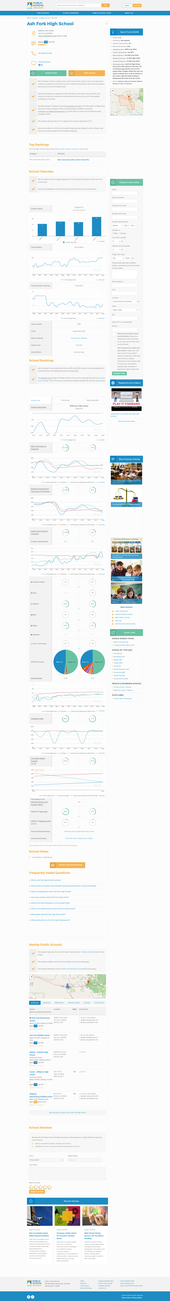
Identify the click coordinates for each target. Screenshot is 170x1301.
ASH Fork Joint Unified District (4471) (79, 838)
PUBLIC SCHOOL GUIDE (101, 13)
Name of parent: (118, 197)
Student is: (116, 230)
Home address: (117, 281)
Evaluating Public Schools (124, 614)
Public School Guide (105, 1283)
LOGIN (126, 5)
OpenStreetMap (101, 998)
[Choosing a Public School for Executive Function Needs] (67, 1216)
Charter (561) (118, 663)
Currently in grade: (119, 237)
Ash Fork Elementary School (73, 969)
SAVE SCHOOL (89, 73)
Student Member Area (105, 1281)
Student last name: (119, 213)
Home (82, 1281)
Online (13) (117, 666)
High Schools (47, 1002)
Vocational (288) (119, 672)
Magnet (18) (118, 660)
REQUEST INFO (51, 73)
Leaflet (94, 998)
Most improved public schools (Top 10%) (73, 159)
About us (83, 1283)
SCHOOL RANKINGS (71, 13)
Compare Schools (104, 1286)
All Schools (35, 1003)
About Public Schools (122, 617)
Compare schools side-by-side (124, 645)
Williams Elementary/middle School (41, 1095)
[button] (88, 982)
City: (113, 289)
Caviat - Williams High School (39, 1073)
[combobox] (77, 5)
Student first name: (119, 205)
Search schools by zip (121, 642)
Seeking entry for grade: (121, 246)
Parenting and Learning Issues (125, 624)
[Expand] (31, 984)
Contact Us (102, 1288)
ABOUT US (129, 13)
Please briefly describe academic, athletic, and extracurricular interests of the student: (126, 266)
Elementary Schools (73, 1002)
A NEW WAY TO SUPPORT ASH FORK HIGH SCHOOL (125, 415)
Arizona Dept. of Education (123, 698)
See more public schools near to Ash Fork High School (67, 1112)
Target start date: (118, 254)
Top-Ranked (118, 653)
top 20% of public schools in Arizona (71, 149)
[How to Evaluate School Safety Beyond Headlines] (40, 1216)
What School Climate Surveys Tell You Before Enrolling (93, 1236)
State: (114, 306)
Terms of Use (126, 1298)
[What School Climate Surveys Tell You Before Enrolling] (95, 1216)
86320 (50, 33)
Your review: (33, 1165)
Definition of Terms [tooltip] (35, 400)
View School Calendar (79, 338)
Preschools (87, 1002)
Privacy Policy (137, 1298)
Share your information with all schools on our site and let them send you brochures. (128, 339)
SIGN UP (137, 5)
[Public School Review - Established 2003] (35, 5)
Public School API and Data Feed (131, 1286)
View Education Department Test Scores (79, 831)
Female (123, 233)
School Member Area (127, 1281)
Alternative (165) (119, 675)
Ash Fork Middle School (68, 961)
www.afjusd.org (44, 62)
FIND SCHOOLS (43, 13)
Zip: (113, 314)
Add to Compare (37, 1029)
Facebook (32, 1297)
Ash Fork (41, 33)
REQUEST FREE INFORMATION (70, 865)
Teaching (118, 620)
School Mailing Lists (127, 1283)
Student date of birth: (120, 221)
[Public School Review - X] (28, 1297)
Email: (114, 189)
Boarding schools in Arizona (123, 690)
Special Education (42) (121, 669)
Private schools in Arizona (122, 687)
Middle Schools (59, 1002)
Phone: (114, 326)
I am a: (31, 1156)
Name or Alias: (73, 1156)
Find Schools (84, 1286)
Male (115, 233)
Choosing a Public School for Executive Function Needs (66, 1236)
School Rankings (86, 1288)
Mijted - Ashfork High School (86, 952)
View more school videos (126, 421)
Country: (115, 297)
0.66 (92, 678)
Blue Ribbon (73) (119, 657)
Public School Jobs (121, 611)
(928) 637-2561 (46, 53)
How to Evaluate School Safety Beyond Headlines (39, 1234)
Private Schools (99, 1002)
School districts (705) (121, 679)
